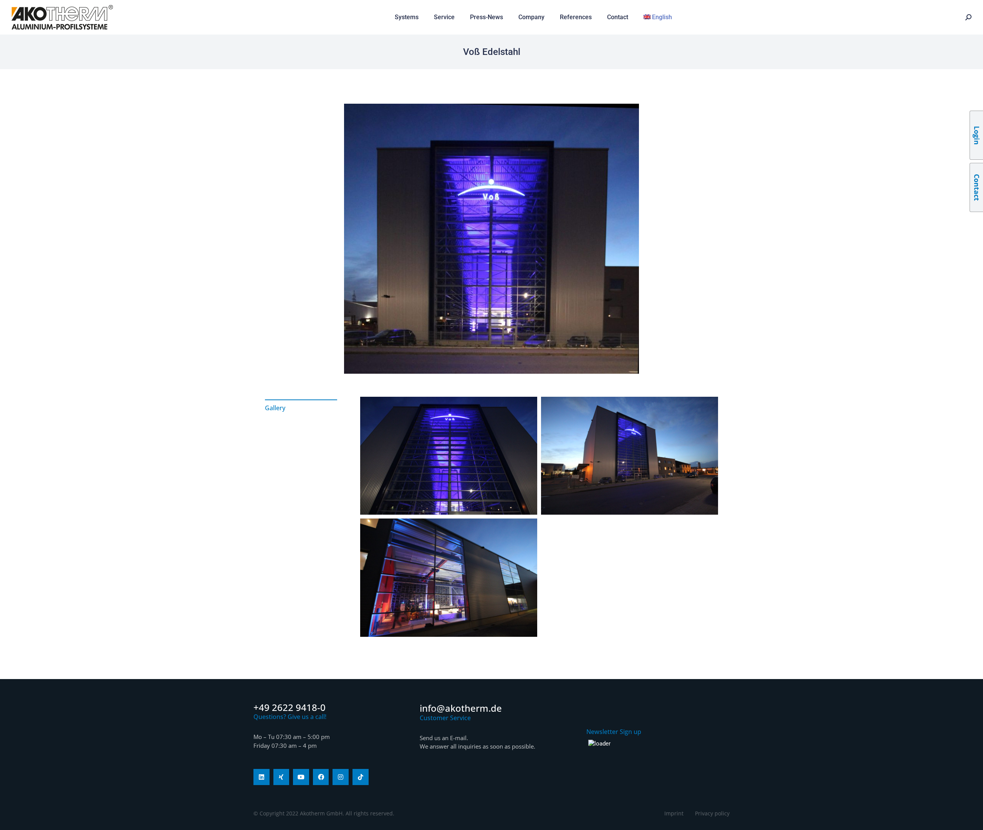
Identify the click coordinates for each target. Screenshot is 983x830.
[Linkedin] (261, 777)
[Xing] (281, 777)
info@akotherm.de (461, 708)
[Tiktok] (360, 777)
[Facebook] (321, 777)
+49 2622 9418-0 (289, 707)
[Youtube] (301, 777)
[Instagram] (341, 777)
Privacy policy (712, 813)
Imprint (673, 813)
